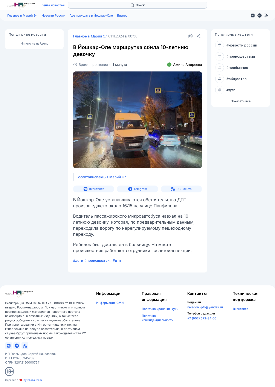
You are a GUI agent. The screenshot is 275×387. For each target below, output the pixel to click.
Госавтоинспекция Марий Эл (101, 177)
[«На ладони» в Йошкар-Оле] (21, 6)
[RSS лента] (266, 15)
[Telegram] (259, 15)
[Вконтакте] (252, 15)
